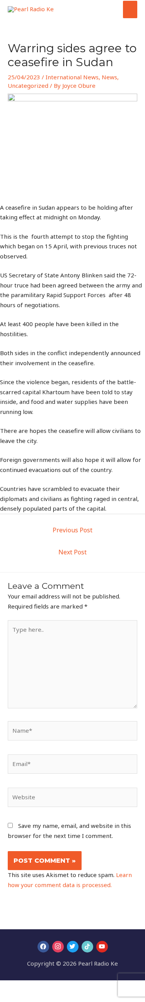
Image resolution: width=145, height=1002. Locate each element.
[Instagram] (58, 946)
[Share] (41, 987)
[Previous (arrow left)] (7, 998)
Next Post (72, 552)
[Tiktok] (87, 946)
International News (72, 77)
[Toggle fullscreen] (24, 987)
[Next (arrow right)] (24, 998)
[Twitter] (72, 946)
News (109, 77)
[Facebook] (43, 946)
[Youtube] (102, 946)
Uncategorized (28, 85)
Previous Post (72, 530)
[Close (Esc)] (59, 987)
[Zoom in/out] (7, 987)
